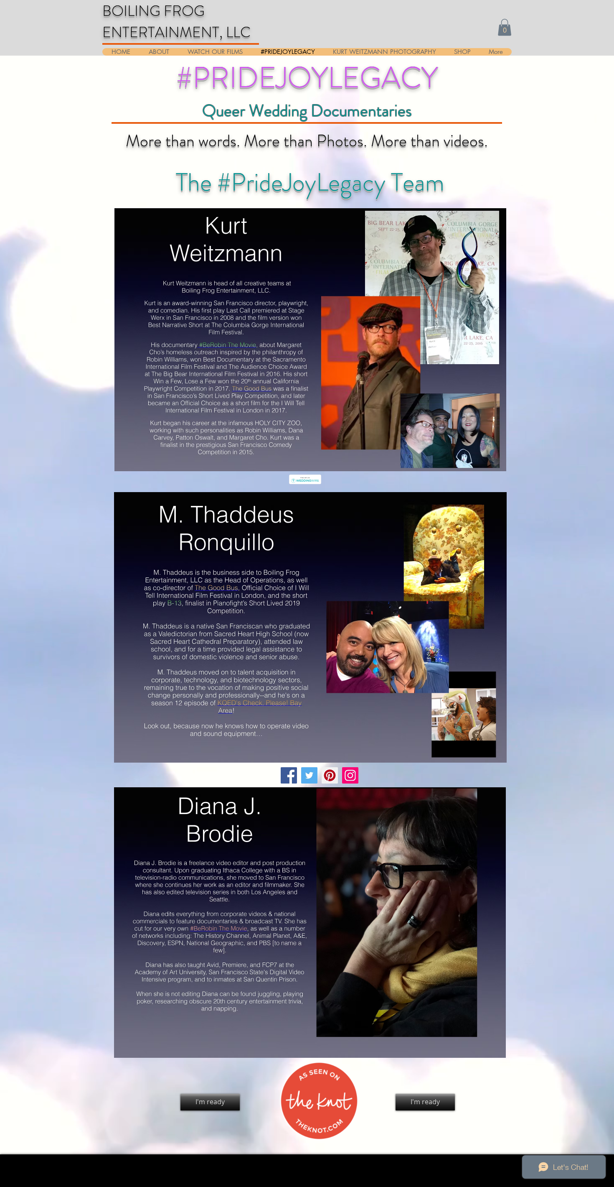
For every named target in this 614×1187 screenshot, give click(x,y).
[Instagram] (350, 775)
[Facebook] (289, 775)
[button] (504, 27)
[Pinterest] (330, 775)
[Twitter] (309, 775)
